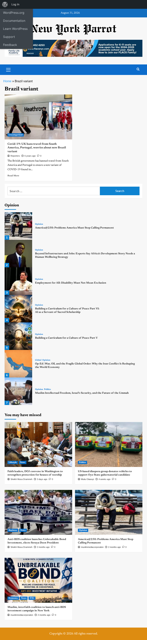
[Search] (138, 69)
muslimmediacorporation (92, 547)
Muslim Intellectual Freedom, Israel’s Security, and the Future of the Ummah (82, 393)
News (22, 462)
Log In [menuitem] (15, 4)
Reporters (15, 156)
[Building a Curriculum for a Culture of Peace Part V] (18, 336)
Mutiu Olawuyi (87, 479)
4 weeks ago (104, 479)
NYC (32, 598)
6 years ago (30, 156)
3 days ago (42, 479)
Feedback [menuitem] (10, 45)
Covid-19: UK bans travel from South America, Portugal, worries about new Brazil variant (36, 148)
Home (7, 81)
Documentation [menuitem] (14, 21)
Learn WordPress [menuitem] (15, 29)
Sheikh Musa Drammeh (21, 479)
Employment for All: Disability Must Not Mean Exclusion (70, 283)
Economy (13, 598)
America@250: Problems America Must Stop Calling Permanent (74, 228)
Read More (13, 176)
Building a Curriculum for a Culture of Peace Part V (66, 338)
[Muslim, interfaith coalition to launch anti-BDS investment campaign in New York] (38, 580)
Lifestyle (13, 462)
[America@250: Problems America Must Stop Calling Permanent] (18, 226)
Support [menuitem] (9, 37)
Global (38, 360)
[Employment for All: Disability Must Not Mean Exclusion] (18, 281)
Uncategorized (16, 135)
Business (13, 530)
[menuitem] (5, 4)
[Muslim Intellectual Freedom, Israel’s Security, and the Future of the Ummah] (18, 391)
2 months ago (43, 547)
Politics (47, 389)
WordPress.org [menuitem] (13, 13)
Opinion (39, 224)
